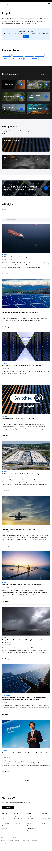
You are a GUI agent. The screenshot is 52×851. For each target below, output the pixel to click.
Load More (26, 780)
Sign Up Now (8, 807)
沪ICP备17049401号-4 (34, 840)
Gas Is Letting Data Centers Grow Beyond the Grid (18, 419)
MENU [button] (49, 4)
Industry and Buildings (17, 58)
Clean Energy (7, 55)
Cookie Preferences (25, 840)
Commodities (29, 55)
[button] (46, 188)
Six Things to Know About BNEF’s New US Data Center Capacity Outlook (25, 474)
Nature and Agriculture (31, 58)
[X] (2, 844)
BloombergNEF (6, 4)
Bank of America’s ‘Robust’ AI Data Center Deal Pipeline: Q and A (22, 365)
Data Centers (40, 55)
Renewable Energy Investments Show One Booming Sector (20, 312)
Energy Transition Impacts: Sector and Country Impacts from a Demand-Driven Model (24, 641)
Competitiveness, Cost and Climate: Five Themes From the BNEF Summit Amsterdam (24, 754)
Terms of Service (11, 840)
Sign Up (26, 36)
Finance (5, 58)
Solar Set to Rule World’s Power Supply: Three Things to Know (21, 585)
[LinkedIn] (5, 844)
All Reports (44, 74)
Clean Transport (18, 55)
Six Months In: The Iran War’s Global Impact (15, 257)
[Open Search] (46, 4)
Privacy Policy (3, 840)
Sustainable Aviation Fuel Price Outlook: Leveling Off (18, 529)
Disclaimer (17, 840)
